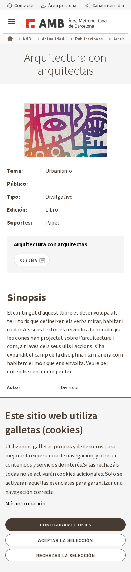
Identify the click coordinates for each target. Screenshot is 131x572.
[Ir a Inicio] (9, 37)
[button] (20, 5)
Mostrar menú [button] (12, 15)
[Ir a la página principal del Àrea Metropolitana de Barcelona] (65, 22)
